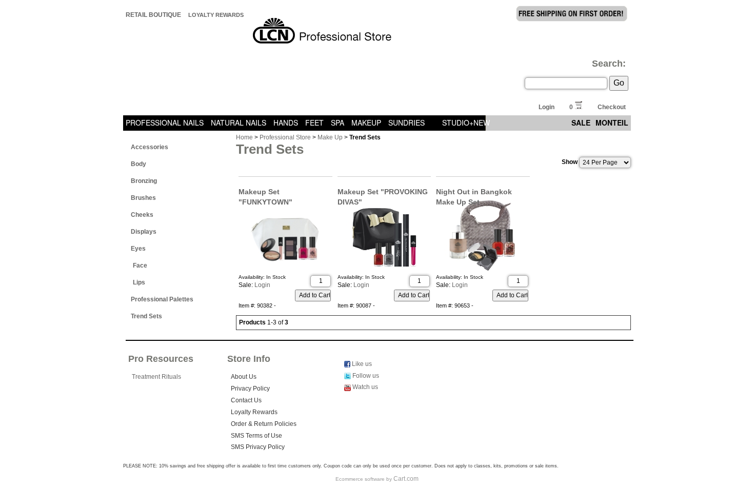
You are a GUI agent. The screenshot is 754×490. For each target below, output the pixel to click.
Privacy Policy (250, 388)
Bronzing (144, 181)
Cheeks (142, 214)
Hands (285, 122)
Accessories (149, 147)
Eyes (138, 248)
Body (138, 164)
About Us (243, 376)
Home (244, 137)
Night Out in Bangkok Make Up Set (474, 192)
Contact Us (246, 400)
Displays (143, 231)
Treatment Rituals (156, 376)
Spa (337, 122)
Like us (361, 364)
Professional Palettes (162, 299)
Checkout (612, 107)
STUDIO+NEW (466, 122)
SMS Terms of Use (256, 435)
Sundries (406, 122)
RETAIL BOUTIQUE (153, 14)
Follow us (365, 375)
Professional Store (285, 137)
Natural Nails (238, 122)
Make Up (330, 137)
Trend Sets (146, 316)
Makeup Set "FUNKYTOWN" (265, 192)
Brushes (143, 197)
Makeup (366, 122)
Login (546, 107)
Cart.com (406, 478)
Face (140, 265)
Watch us (364, 387)
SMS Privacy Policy (258, 447)
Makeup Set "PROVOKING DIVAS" (383, 192)
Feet (314, 122)
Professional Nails (165, 122)
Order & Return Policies (263, 423)
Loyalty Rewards (216, 15)
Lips (139, 282)
